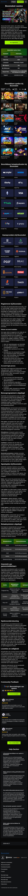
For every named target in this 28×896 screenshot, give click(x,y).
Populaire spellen (3, 89)
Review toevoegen (14, 693)
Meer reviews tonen (14, 742)
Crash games (15, 89)
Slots (23, 89)
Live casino (9, 89)
